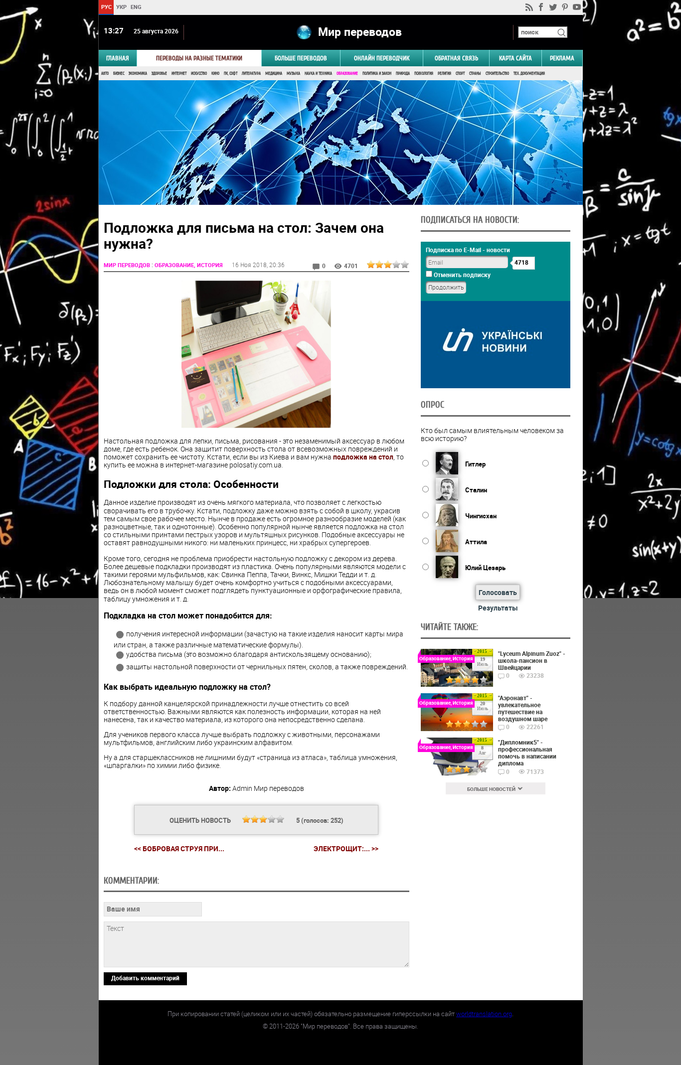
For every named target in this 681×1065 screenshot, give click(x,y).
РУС (106, 6)
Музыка (293, 73)
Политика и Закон (376, 73)
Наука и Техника (318, 73)
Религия (444, 73)
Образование (347, 73)
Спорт (460, 73)
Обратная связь (456, 58)
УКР (121, 6)
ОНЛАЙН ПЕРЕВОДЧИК (381, 58)
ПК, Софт (230, 73)
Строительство (497, 73)
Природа (403, 73)
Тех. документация (529, 73)
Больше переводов (301, 58)
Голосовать (498, 592)
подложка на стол (363, 456)
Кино (215, 73)
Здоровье (159, 73)
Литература (251, 73)
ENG (136, 6)
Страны (475, 73)
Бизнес (118, 73)
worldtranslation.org (484, 1013)
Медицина (273, 73)
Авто (105, 73)
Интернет (178, 73)
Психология (423, 73)
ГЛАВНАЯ (117, 58)
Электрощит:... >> (346, 849)
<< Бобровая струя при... (179, 848)
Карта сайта (515, 58)
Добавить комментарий (145, 978)
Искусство (199, 73)
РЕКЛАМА (562, 58)
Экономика (138, 73)
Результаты (498, 607)
